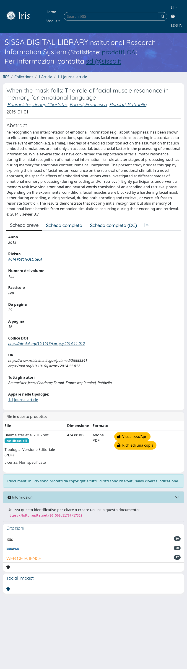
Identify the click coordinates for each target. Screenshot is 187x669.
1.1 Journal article (72, 76)
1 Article (45, 76)
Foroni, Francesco (88, 104)
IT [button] (172, 7)
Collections (23, 76)
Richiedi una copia (136, 445)
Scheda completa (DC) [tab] (113, 225)
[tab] (147, 225)
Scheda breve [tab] (24, 225)
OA (131, 52)
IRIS (6, 76)
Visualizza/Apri (134, 436)
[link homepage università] (21, 16)
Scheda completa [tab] (64, 225)
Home (51, 11)
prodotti (113, 52)
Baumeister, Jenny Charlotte (37, 104)
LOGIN (176, 25)
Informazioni (22, 497)
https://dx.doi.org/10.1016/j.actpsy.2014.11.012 (46, 343)
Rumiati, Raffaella (127, 104)
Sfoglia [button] (51, 20)
